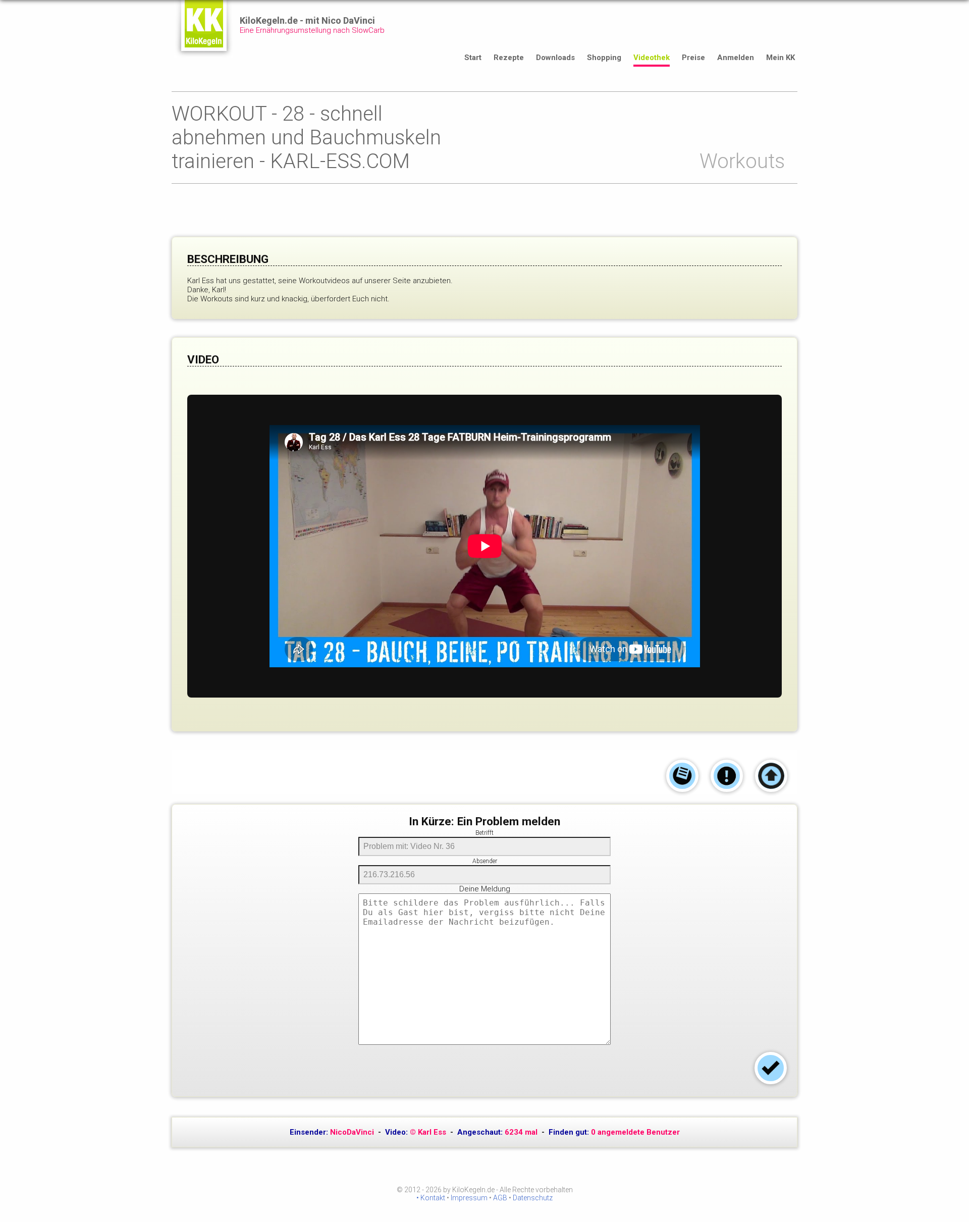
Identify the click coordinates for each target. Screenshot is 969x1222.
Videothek (651, 57)
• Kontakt (430, 1198)
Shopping (604, 57)
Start (472, 57)
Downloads (555, 57)
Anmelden (735, 57)
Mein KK (780, 57)
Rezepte (509, 57)
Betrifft (484, 832)
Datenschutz (533, 1198)
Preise (693, 57)
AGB (500, 1198)
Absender (484, 861)
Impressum (469, 1198)
